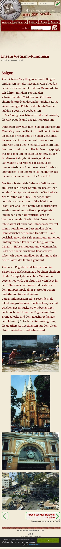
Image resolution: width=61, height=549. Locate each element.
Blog (30, 533)
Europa (33, 22)
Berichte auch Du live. (43, 10)
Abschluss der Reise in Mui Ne (41, 516)
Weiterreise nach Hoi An (5, 516)
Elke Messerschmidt (14, 60)
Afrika (54, 22)
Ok (48, 540)
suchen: (25, 28)
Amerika (6, 22)
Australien (20, 22)
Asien (44, 22)
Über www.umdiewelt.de (30, 530)
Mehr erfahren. (34, 544)
